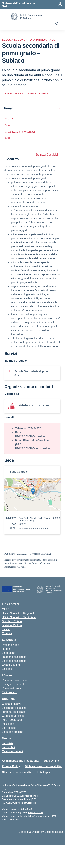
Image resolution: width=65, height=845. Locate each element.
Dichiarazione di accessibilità (43, 766)
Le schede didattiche (14, 707)
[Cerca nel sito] (57, 24)
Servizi (9, 125)
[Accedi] (60, 4)
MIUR (5, 609)
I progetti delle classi (14, 711)
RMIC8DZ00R (35, 812)
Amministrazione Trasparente (20, 760)
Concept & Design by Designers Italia (41, 831)
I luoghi (6, 648)
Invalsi (6, 629)
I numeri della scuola (14, 656)
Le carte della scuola (14, 660)
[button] (32, 108)
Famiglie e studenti (13, 684)
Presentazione (10, 644)
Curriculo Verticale (13, 715)
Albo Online (51, 760)
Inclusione (8, 723)
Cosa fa (9, 119)
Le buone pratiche (12, 731)
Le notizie (8, 743)
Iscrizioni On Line (12, 625)
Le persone (8, 652)
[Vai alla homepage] (14, 16)
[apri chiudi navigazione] (6, 17)
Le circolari (8, 747)
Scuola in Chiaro (12, 621)
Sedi (7, 137)
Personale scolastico (14, 680)
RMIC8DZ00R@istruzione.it (31, 436)
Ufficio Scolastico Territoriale (19, 617)
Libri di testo (9, 727)
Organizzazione (11, 664)
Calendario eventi (12, 751)
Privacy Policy (11, 766)
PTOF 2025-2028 (12, 719)
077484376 (34, 428)
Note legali (43, 772)
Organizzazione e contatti (20, 131)
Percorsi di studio (12, 688)
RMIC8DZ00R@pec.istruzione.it (34, 448)
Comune (7, 633)
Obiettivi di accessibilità (17, 772)
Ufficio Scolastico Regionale (19, 613)
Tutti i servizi (9, 692)
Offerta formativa (11, 703)
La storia (7, 668)
